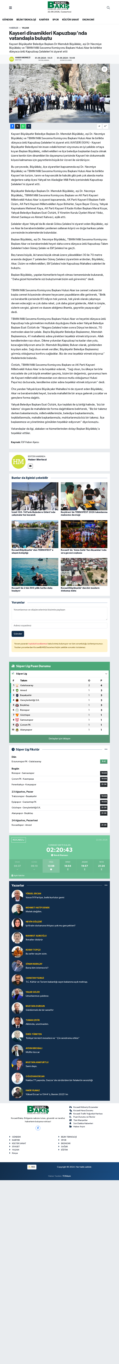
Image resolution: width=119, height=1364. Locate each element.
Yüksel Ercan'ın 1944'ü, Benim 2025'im (47, 1094)
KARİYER (44, 19)
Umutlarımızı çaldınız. (37, 996)
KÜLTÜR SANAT (70, 19)
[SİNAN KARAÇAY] (17, 966)
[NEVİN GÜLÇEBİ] (17, 923)
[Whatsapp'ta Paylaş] (23, 126)
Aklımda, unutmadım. (37, 1024)
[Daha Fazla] (28, 126)
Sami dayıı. (31, 1066)
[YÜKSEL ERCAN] (17, 895)
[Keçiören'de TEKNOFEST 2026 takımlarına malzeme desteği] (84, 496)
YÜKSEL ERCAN (33, 894)
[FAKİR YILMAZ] (17, 1092)
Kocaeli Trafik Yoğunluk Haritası (88, 1114)
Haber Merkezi (37, 459)
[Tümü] (106, 885)
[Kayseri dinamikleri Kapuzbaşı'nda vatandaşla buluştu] (59, 93)
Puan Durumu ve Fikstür (84, 1117)
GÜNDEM (7, 19)
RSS (33, 1167)
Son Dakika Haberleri (83, 1123)
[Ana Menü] (10, 8)
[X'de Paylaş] (17, 126)
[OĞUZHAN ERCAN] (17, 1078)
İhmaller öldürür (34, 940)
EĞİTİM (64, 1150)
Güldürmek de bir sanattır (40, 1010)
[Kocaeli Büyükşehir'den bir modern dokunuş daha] (84, 572)
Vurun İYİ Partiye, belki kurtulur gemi (45, 897)
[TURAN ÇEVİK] (17, 1022)
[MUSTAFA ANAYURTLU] (17, 1064)
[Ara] (108, 8)
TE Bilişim (66, 1176)
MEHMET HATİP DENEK (37, 908)
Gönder (18, 634)
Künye (15, 1153)
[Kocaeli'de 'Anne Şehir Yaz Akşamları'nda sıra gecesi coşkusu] (84, 534)
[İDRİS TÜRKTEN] (17, 1036)
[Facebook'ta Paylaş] (12, 126)
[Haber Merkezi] (19, 461)
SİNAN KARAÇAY (34, 964)
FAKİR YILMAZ (33, 1090)
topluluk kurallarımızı (38, 644)
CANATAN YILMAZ (35, 978)
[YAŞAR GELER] (17, 994)
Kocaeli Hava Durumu (83, 1110)
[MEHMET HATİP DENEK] (17, 909)
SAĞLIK (64, 1147)
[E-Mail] (30, 466)
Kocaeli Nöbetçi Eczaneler (85, 1107)
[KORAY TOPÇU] (17, 952)
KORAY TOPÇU (33, 950)
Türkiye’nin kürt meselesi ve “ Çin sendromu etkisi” (53, 1038)
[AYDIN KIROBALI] (17, 1050)
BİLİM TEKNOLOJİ (26, 19)
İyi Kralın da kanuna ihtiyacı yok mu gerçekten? (50, 925)
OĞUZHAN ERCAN (35, 1076)
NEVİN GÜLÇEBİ (34, 922)
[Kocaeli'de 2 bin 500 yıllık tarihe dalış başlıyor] (35, 572)
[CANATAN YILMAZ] (17, 980)
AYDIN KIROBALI (34, 1048)
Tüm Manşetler (80, 1120)
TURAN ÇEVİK (33, 1020)
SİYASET (16, 1147)
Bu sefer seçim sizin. (36, 954)
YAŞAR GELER (33, 992)
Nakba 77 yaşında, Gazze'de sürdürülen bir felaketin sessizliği (59, 1080)
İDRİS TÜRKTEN (34, 1034)
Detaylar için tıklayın (59, 738)
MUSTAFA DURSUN (35, 1006)
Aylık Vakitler (19, 876)
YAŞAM (25, 28)
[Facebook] (38, 1128)
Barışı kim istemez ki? (37, 968)
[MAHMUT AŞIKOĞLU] (17, 937)
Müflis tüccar (33, 1052)
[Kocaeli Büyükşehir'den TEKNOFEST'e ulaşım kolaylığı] (35, 534)
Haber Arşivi (79, 1127)
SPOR (55, 19)
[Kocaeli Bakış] (58, 5)
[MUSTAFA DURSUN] (17, 1008)
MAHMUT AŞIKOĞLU (36, 936)
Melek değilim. (34, 911)
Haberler (13, 28)
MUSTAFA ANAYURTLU (37, 1062)
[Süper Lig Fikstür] (106, 749)
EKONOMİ (88, 19)
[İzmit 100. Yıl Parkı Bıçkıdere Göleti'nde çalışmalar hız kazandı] (35, 496)
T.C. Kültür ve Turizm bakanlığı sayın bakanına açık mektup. (57, 982)
